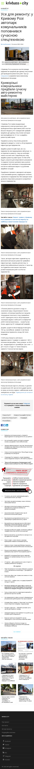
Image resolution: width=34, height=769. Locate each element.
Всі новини (17, 632)
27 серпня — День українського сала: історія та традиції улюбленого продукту (18, 562)
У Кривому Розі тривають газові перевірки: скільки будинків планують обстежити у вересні (18, 458)
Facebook (8, 741)
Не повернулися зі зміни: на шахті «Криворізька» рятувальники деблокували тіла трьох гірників (19, 598)
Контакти (5, 725)
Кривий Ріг (5, 8)
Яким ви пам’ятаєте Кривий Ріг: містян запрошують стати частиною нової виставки (18, 618)
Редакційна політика (8, 732)
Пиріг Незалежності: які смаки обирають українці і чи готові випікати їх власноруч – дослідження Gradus (19, 570)
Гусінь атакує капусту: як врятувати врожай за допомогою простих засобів (18, 593)
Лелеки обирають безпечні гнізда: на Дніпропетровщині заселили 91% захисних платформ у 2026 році (17, 624)
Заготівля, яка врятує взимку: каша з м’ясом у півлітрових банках (18, 502)
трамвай (23, 418)
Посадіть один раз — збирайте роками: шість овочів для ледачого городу (18, 608)
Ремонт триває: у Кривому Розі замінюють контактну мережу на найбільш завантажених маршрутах (16, 219)
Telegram (26, 403)
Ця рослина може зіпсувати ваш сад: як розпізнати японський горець (16, 513)
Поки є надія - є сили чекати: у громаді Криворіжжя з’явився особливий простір (16, 540)
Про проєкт (5, 722)
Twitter (7, 745)
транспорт (6, 415)
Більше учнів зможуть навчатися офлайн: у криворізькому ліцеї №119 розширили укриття (18, 551)
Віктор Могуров (5, 44)
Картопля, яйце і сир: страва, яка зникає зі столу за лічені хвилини (18, 576)
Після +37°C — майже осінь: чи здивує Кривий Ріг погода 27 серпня (18, 581)
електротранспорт (9, 418)
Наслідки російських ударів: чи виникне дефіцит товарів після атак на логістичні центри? (18, 530)
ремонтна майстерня (22, 415)
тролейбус (6, 421)
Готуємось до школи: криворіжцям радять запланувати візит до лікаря (17, 496)
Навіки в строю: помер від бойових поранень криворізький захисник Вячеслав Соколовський (18, 545)
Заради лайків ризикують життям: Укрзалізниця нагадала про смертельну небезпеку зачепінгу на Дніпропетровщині (18, 447)
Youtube (7, 760)
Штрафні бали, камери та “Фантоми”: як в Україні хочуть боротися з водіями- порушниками (19, 603)
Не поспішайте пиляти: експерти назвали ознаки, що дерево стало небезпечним (17, 441)
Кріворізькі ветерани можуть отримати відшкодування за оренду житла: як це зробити (18, 436)
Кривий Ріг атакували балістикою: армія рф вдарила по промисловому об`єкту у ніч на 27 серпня (18, 557)
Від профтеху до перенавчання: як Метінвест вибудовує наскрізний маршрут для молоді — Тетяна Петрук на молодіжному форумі (18, 525)
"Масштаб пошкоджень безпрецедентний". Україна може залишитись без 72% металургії (19, 463)
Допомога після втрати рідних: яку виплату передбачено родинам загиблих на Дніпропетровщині (17, 508)
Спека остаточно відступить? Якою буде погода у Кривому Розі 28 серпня (18, 452)
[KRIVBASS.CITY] (17, 3)
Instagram (8, 748)
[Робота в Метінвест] (17, 480)
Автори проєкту (7, 729)
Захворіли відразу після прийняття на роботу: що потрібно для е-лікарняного (19, 613)
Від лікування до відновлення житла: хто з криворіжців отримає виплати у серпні (17, 518)
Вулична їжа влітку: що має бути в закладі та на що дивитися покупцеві (18, 535)
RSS (6, 753)
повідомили (5, 76)
